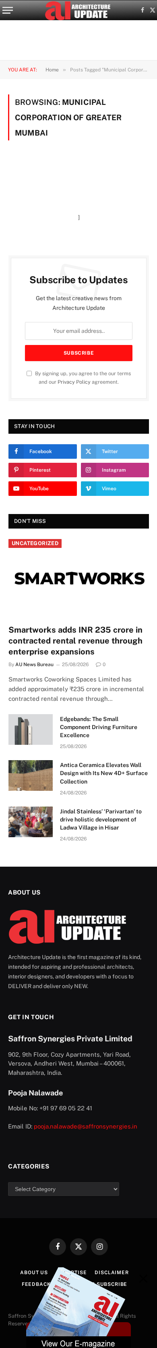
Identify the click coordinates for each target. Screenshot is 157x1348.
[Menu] (7, 10)
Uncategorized (35, 543)
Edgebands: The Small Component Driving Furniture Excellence (98, 727)
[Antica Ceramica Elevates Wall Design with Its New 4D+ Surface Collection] (30, 775)
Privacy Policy (74, 382)
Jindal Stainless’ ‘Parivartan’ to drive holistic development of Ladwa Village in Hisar (101, 819)
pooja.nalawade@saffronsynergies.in (85, 1126)
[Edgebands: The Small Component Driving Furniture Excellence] (30, 729)
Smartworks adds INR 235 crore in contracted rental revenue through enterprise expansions (75, 640)
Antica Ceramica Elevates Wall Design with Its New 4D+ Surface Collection (104, 773)
